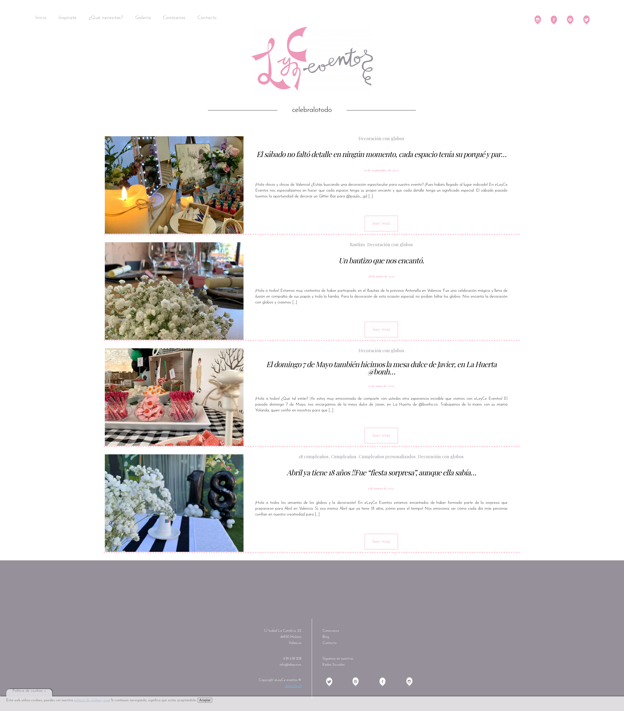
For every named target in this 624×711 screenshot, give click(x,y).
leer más (381, 223)
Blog (325, 637)
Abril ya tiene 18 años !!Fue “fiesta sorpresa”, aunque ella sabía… (381, 472)
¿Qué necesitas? (106, 17)
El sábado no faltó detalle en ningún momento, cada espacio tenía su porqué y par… (381, 154)
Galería (143, 17)
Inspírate (67, 17)
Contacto (206, 17)
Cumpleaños (343, 456)
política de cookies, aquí (92, 700)
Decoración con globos (390, 244)
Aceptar (204, 700)
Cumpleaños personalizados (387, 456)
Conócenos (174, 17)
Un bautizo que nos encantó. (381, 260)
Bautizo (357, 244)
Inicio (40, 17)
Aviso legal (293, 686)
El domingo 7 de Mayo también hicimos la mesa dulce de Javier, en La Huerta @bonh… (381, 367)
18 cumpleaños (314, 456)
